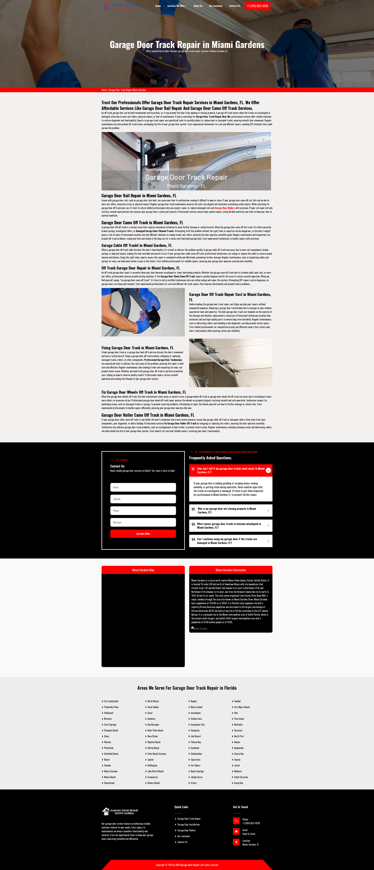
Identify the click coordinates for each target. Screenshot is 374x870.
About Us (198, 6)
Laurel (237, 765)
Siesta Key (239, 753)
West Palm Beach (155, 730)
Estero (193, 783)
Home (158, 6)
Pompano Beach (111, 730)
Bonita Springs (197, 771)
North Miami (153, 701)
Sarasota (238, 730)
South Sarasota (241, 777)
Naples (194, 701)
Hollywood (108, 713)
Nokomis (238, 771)
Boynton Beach (154, 742)
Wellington (152, 765)
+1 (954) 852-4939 (257, 6)
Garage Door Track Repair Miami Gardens (127, 90)
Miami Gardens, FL (251, 844)
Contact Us (234, 6)
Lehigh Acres (196, 777)
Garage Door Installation (189, 824)
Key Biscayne (153, 724)
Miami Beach (110, 777)
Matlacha (238, 724)
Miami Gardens (111, 771)
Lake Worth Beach (156, 771)
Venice (237, 742)
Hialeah (107, 765)
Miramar (108, 718)
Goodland (195, 748)
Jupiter (151, 759)
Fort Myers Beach (242, 707)
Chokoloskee (196, 753)
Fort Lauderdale (111, 701)
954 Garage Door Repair (187, 865)
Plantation (108, 748)
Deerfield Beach (111, 753)
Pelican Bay (196, 742)
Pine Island (239, 718)
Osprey (237, 759)
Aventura (151, 718)
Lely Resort (196, 736)
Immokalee (196, 713)
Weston (107, 742)
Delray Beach (153, 748)
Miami (107, 759)
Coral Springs (110, 724)
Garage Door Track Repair (189, 818)
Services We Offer (176, 6)
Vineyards (195, 730)
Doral (150, 713)
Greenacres (153, 777)
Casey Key (238, 783)
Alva (236, 713)
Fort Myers (195, 765)
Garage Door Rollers (187, 830)
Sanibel (237, 701)
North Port (239, 736)
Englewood (238, 748)
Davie (106, 736)
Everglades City (198, 724)
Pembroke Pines (111, 707)
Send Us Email (249, 834)
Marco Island (196, 707)
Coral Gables (153, 707)
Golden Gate (196, 718)
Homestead (109, 783)
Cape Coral (195, 759)
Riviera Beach (154, 783)
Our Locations (216, 6)
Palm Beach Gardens (157, 753)
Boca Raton (153, 736)
